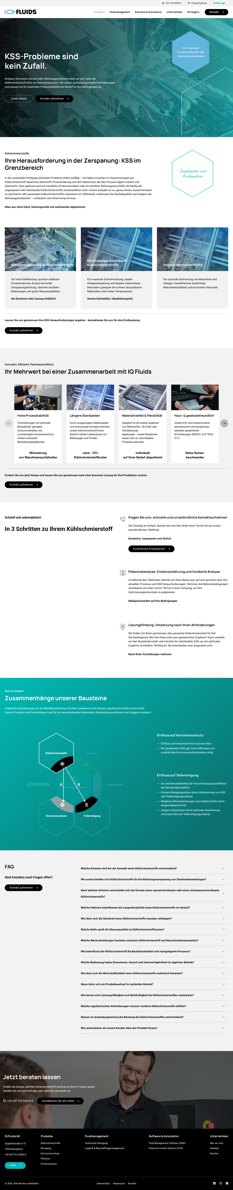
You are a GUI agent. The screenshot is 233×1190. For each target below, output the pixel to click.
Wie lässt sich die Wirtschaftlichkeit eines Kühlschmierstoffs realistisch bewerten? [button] (132, 973)
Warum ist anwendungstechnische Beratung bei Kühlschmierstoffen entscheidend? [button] (132, 1017)
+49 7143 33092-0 (173, 3)
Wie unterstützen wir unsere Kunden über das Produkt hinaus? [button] (119, 1028)
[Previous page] (9, 423)
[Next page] (224, 423)
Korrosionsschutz (50, 1153)
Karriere (214, 1153)
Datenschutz (103, 1183)
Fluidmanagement (120, 12)
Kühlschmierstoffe (50, 1143)
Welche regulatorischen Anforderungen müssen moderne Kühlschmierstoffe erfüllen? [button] (133, 1006)
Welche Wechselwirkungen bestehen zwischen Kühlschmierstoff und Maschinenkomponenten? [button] (139, 940)
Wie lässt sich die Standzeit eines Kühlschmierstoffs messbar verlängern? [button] (126, 918)
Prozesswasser (49, 1163)
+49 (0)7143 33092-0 (20, 1100)
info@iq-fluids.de (199, 3)
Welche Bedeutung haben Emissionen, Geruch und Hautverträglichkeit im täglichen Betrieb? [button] (137, 962)
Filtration (45, 1158)
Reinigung (46, 1148)
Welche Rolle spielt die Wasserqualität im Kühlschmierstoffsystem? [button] (122, 929)
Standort (214, 1148)
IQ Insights (193, 12)
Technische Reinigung (96, 1143)
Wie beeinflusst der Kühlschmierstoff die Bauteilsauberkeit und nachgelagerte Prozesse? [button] (135, 951)
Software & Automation (148, 12)
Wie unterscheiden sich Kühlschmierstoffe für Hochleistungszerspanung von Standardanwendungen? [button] (143, 879)
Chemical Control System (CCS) (166, 1148)
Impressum (119, 1183)
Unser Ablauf (19, 98)
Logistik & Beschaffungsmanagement (104, 1148)
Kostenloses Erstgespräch (149, 548)
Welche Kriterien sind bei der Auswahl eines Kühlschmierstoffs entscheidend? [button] (129, 868)
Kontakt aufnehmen (52, 98)
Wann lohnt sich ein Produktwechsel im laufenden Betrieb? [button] (117, 984)
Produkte (99, 12)
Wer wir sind (216, 1143)
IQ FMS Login (219, 3)
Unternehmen (174, 12)
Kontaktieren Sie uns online (58, 1100)
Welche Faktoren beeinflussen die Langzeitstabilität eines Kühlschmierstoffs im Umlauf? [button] (135, 907)
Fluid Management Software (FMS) (167, 1143)
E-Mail (13, 1165)
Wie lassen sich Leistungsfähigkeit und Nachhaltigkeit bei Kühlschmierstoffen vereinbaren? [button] (137, 995)
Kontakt (214, 12)
